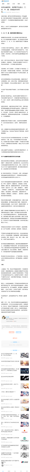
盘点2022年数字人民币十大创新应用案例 (10, 400)
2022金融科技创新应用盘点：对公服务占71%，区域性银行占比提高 (10, 369)
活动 (24, 3)
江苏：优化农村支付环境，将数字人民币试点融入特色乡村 (10, 430)
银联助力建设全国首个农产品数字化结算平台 (10, 461)
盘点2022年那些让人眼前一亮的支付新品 (10, 407)
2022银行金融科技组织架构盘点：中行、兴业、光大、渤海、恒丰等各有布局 (10, 416)
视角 (19, 3)
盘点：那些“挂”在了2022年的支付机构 (10, 423)
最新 (3, 3)
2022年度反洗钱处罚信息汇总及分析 (10, 361)
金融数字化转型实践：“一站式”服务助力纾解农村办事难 (10, 453)
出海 (13, 3)
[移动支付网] (5, 1)
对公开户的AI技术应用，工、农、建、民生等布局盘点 (9, 354)
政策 (8, 3)
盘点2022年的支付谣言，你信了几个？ (9, 384)
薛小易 (4, 12)
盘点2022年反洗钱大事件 (7, 376)
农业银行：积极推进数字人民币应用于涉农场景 (10, 438)
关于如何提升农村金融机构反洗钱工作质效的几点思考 (10, 446)
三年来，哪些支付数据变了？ (8, 392)
